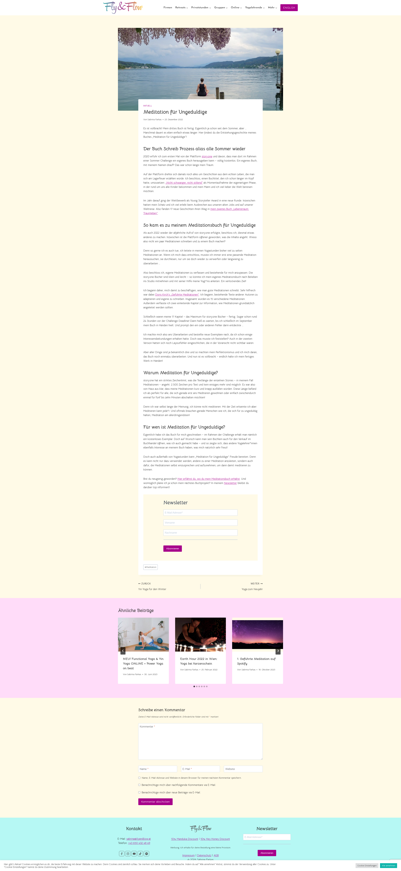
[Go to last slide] (122, 651)
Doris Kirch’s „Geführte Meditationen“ (177, 294)
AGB (216, 855)
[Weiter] (278, 651)
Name (144, 769)
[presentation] (143, 634)
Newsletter (230, 483)
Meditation (150, 567)
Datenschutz (204, 855)
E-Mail (187, 769)
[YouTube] (134, 853)
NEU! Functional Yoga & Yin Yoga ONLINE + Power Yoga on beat (143, 663)
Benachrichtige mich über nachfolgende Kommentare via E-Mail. (179, 785)
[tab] (194, 686)
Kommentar (147, 726)
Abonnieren (172, 548)
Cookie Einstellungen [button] (367, 865)
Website (230, 769)
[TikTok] (140, 853)
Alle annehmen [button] (388, 865)
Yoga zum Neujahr (252, 586)
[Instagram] (127, 853)
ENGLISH (289, 7)
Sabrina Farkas (154, 119)
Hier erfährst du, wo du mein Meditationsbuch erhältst (208, 478)
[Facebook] (121, 853)
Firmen (168, 7)
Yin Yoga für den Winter (152, 586)
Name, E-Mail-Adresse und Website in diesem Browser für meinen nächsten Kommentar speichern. (192, 777)
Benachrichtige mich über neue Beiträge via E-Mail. (171, 792)
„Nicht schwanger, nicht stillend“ (184, 182)
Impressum (188, 855)
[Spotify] (146, 853)
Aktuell (147, 106)
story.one (207, 156)
